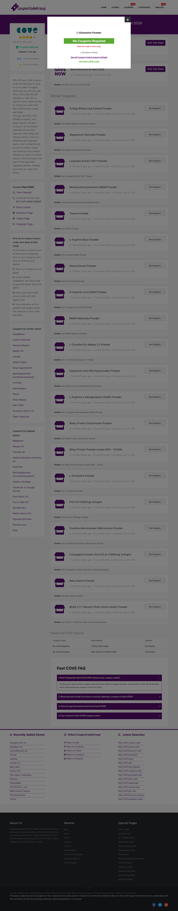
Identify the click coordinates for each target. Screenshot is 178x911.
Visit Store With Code (89, 61)
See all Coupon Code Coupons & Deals (89, 57)
